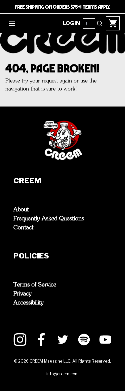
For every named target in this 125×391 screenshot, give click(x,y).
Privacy (22, 294)
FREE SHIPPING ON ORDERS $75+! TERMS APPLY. (62, 6)
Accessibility (28, 303)
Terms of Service (34, 285)
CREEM (27, 180)
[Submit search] (99, 23)
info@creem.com (62, 373)
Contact (23, 228)
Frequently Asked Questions (48, 219)
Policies (31, 255)
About (21, 210)
